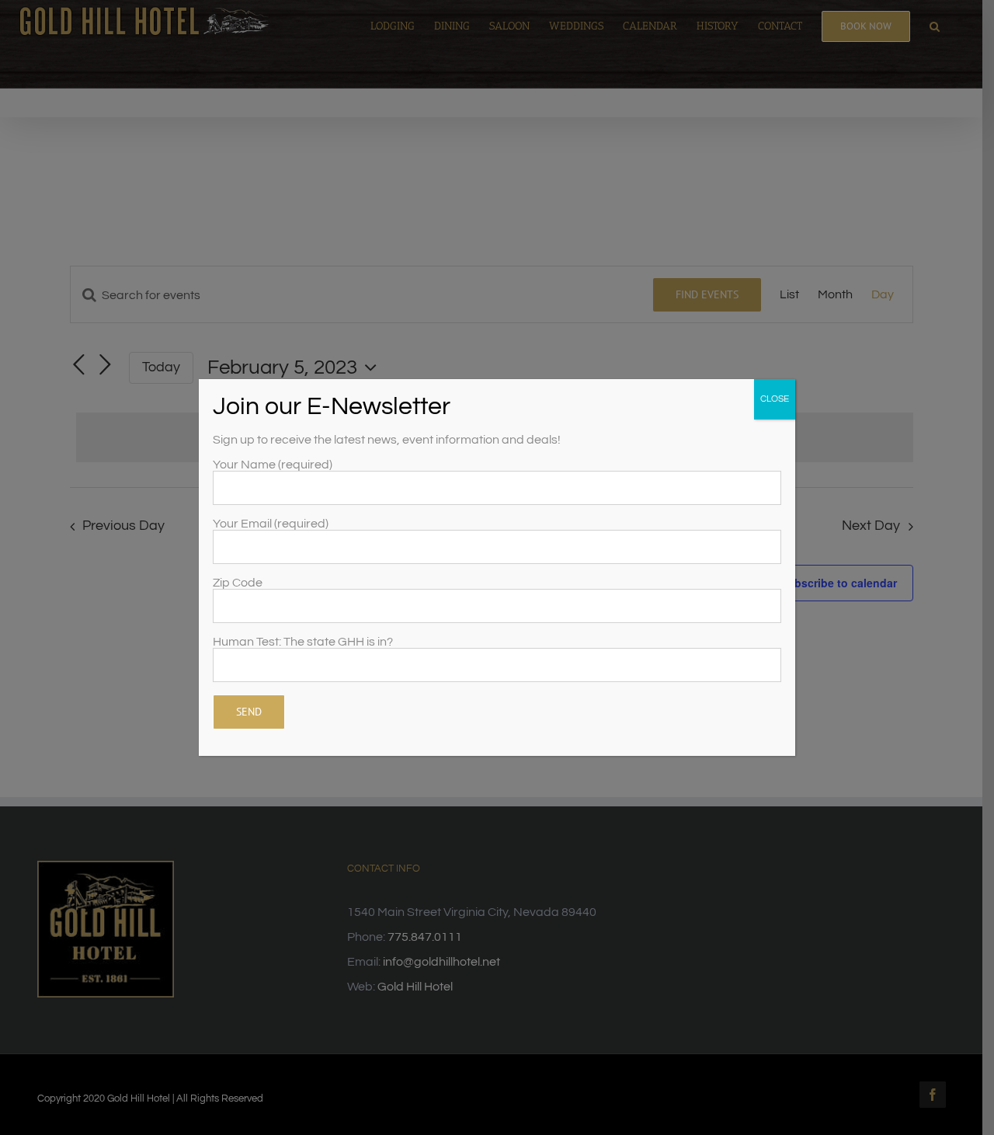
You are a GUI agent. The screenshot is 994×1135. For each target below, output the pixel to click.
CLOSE (774, 399)
